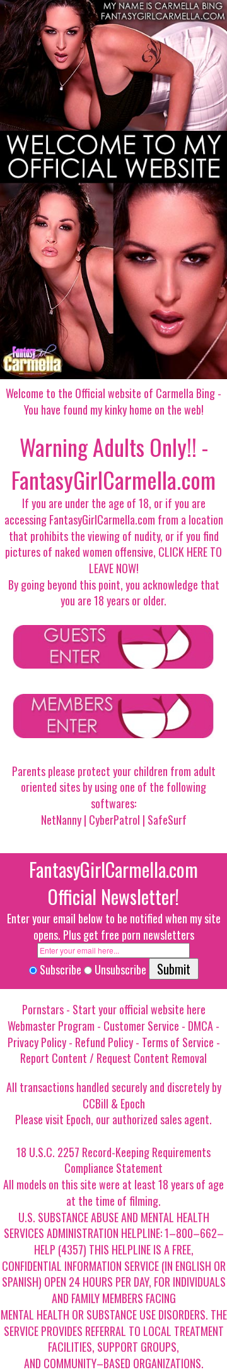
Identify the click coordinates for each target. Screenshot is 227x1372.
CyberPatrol (114, 819)
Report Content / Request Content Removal (113, 1058)
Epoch (132, 1103)
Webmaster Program (51, 1025)
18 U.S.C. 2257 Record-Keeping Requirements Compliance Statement (113, 1160)
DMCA (200, 1025)
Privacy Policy (37, 1042)
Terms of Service (178, 1042)
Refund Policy (104, 1042)
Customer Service (141, 1025)
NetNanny (61, 819)
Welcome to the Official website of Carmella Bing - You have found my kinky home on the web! (113, 401)
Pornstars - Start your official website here (114, 1009)
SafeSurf (167, 819)
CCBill (95, 1103)
